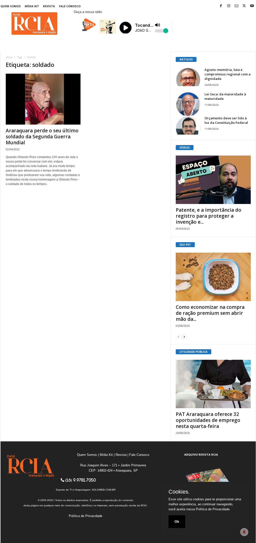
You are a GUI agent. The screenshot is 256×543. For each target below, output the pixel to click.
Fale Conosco (69, 6)
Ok (176, 522)
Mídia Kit (32, 6)
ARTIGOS (186, 59)
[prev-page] (178, 336)
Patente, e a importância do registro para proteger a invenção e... (208, 216)
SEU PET (185, 244)
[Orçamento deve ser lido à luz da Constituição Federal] (188, 125)
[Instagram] (229, 6)
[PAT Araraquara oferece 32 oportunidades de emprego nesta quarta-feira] (213, 384)
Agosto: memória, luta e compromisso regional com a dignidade (227, 74)
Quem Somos (10, 6)
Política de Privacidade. (213, 509)
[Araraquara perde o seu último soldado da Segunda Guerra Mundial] (43, 99)
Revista (49, 6)
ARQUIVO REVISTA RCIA (201, 454)
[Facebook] (221, 6)
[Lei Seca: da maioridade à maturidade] (188, 104)
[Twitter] (244, 6)
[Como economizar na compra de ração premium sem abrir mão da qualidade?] (213, 277)
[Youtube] (252, 6)
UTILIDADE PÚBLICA (194, 352)
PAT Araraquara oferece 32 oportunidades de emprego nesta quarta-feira (208, 420)
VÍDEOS (185, 147)
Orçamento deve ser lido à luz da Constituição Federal (226, 120)
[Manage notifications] (244, 532)
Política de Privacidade (85, 516)
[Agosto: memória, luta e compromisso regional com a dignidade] (188, 76)
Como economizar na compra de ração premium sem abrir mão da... (210, 313)
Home (9, 57)
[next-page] (184, 336)
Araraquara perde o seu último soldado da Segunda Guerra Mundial (42, 136)
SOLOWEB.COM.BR (104, 489)
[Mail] (237, 6)
